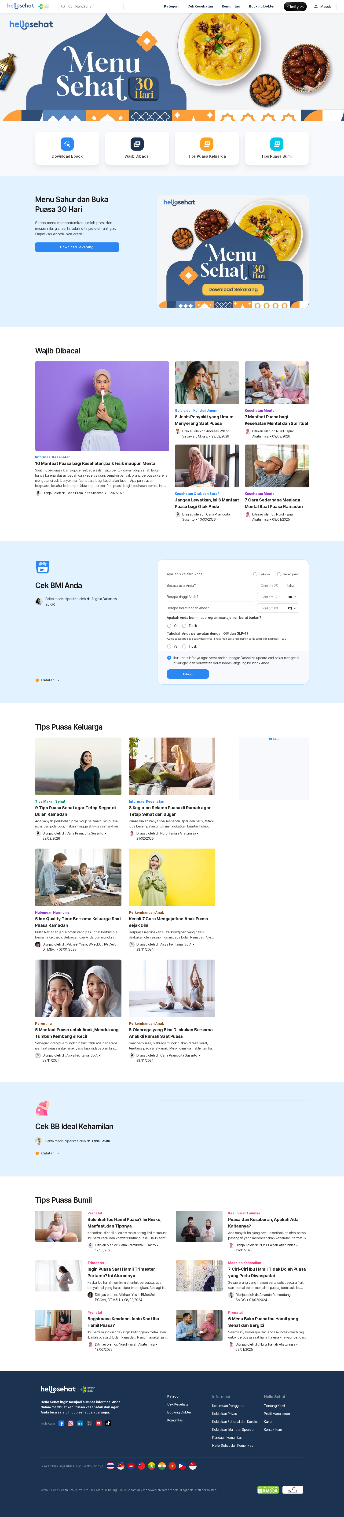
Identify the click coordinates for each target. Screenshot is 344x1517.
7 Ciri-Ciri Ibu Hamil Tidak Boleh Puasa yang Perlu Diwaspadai (267, 1272)
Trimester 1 (97, 1263)
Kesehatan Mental (260, 410)
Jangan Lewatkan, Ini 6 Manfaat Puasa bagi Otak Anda (207, 503)
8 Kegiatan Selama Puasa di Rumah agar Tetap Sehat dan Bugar (170, 811)
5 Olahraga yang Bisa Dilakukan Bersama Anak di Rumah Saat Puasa (170, 1033)
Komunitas (175, 1420)
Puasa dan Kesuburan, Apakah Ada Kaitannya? (263, 1222)
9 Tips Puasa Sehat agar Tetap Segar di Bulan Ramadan (75, 811)
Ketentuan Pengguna (228, 1406)
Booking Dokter (179, 1412)
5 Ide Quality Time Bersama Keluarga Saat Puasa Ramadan (78, 922)
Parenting (43, 1023)
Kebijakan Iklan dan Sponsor (233, 1430)
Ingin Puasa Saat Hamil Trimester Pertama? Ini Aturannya (121, 1272)
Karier (268, 1422)
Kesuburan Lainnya (244, 1213)
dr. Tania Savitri (98, 1141)
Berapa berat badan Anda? (188, 608)
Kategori (173, 1396)
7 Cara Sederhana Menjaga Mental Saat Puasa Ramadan (274, 503)
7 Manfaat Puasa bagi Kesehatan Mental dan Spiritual (276, 420)
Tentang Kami (274, 1406)
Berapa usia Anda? (181, 585)
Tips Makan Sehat (50, 801)
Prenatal (95, 1213)
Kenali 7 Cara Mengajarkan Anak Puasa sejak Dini (168, 922)
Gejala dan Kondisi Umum (196, 410)
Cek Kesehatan (178, 1404)
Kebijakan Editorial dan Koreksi (235, 1422)
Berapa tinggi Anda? (182, 597)
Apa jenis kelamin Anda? (185, 574)
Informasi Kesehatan (52, 457)
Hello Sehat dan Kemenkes (232, 1445)
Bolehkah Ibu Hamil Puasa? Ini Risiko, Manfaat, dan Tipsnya (124, 1222)
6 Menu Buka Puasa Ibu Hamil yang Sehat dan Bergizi (263, 1322)
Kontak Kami (273, 1430)
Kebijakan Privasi (225, 1414)
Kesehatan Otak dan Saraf (197, 494)
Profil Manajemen (277, 1414)
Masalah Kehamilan (244, 1263)
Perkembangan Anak (146, 912)
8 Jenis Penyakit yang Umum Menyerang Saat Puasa (204, 420)
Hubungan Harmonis (52, 912)
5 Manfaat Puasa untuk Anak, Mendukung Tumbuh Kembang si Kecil (77, 1033)
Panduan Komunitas (227, 1437)
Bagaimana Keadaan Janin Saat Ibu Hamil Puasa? (123, 1322)
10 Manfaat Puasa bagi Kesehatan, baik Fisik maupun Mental (96, 463)
